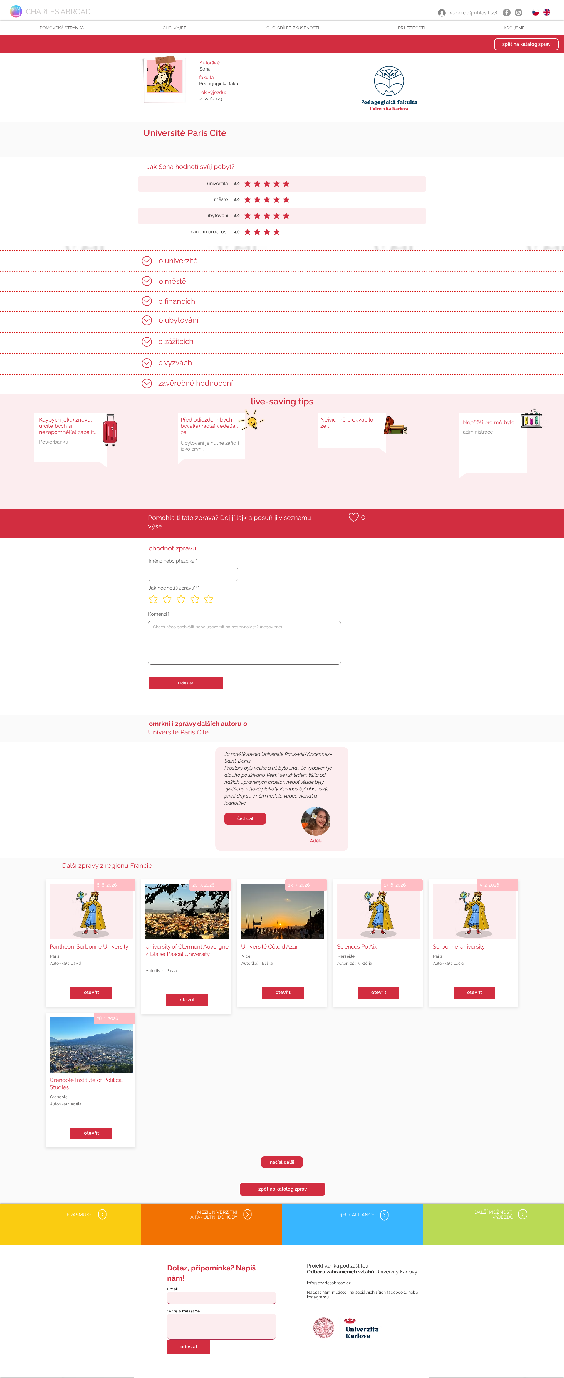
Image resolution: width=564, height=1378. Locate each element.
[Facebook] (507, 12)
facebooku (397, 1292)
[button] (175, 28)
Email (172, 1289)
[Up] (147, 261)
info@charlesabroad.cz (329, 1282)
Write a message (183, 1311)
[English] (546, 12)
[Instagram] (518, 12)
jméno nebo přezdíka (171, 561)
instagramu (318, 1297)
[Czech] (535, 12)
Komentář (158, 614)
